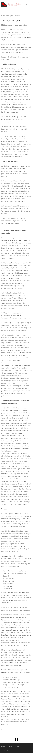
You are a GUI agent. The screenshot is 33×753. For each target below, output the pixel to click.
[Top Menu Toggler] (30, 5)
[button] (26, 4)
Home (3, 16)
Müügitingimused (7, 750)
